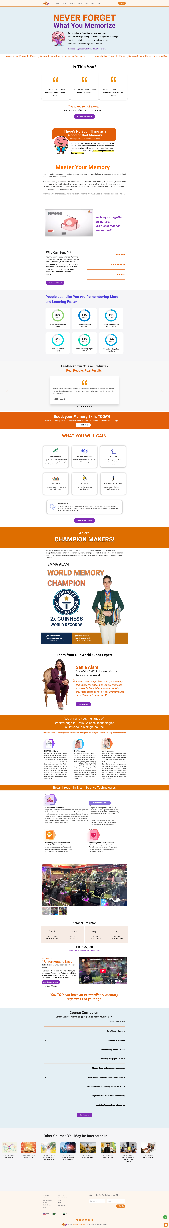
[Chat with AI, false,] (166, 1225)
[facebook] (80, 1220)
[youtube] (86, 1220)
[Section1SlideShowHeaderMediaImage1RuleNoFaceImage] (83, 406)
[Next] (162, 392)
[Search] (113, 3)
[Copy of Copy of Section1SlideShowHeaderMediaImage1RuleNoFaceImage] (77, 406)
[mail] (77, 1220)
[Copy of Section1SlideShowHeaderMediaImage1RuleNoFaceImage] (79, 406)
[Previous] (7, 392)
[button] (65, 3)
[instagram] (83, 1220)
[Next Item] (125, 885)
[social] (92, 1220)
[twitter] (89, 1220)
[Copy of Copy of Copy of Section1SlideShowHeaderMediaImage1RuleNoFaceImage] (91, 406)
